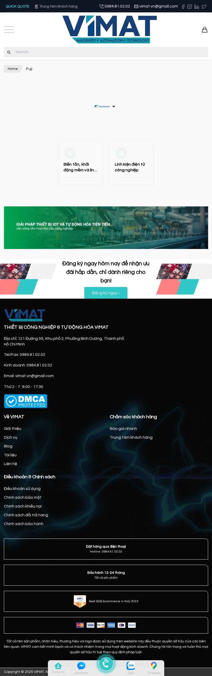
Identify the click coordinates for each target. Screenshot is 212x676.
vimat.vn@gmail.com (158, 6)
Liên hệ (10, 464)
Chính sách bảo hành (23, 524)
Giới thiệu (12, 429)
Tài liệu (10, 455)
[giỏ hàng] (204, 29)
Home (13, 69)
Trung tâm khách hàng (58, 6)
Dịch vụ (10, 437)
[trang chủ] (58, 667)
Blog (8, 446)
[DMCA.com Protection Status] (25, 401)
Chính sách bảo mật (23, 497)
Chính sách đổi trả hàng (26, 515)
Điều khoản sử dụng (22, 489)
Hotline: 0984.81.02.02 (106, 551)
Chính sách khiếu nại (23, 506)
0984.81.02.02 (117, 6)
